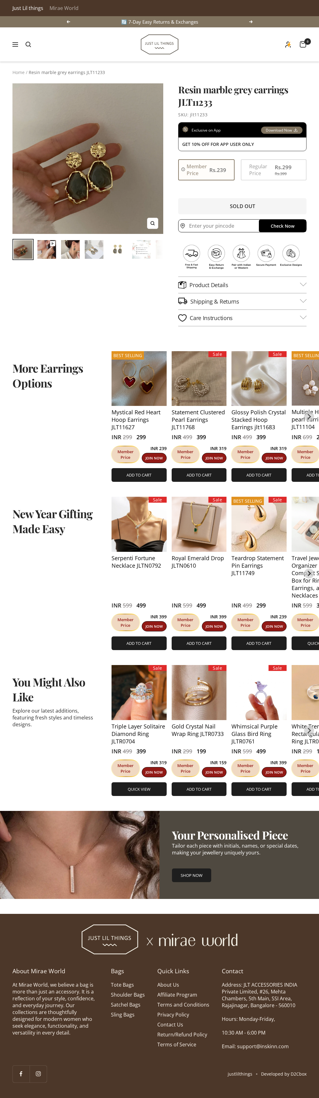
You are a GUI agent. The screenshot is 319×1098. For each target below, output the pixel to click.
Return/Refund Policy (182, 1034)
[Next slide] (309, 416)
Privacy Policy (173, 1014)
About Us (168, 984)
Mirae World (64, 8)
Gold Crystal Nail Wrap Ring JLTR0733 (198, 730)
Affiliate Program (177, 994)
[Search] (28, 44)
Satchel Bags (125, 1004)
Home (18, 72)
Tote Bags (122, 984)
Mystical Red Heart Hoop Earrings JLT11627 (136, 419)
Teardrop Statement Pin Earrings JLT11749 (257, 565)
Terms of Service (176, 1044)
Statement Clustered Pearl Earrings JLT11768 (198, 419)
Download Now (279, 130)
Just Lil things (27, 8)
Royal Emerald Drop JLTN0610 (198, 561)
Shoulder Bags (128, 994)
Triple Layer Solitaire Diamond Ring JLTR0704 (138, 734)
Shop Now (191, 875)
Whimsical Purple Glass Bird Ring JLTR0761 (254, 734)
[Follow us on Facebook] (21, 1073)
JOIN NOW (154, 458)
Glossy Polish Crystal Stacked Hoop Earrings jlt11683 (258, 419)
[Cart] (303, 44)
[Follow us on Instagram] (38, 1073)
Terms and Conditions (183, 1004)
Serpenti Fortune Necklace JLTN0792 (136, 561)
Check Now (282, 226)
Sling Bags (123, 1014)
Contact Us (170, 1024)
